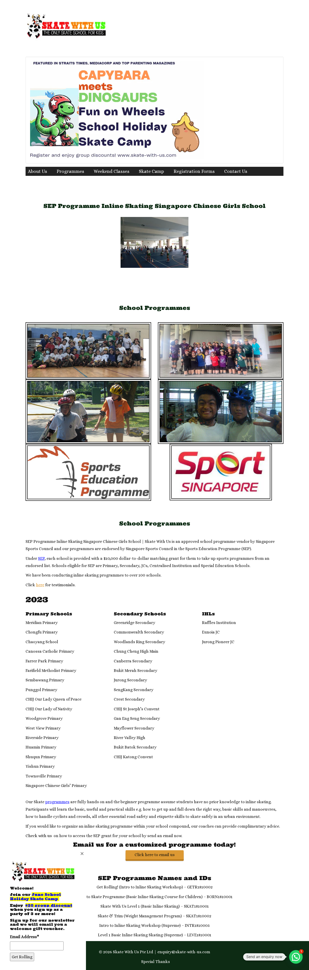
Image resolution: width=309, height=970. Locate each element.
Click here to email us (155, 854)
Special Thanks (155, 961)
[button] (296, 957)
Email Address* (24, 937)
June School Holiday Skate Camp (35, 896)
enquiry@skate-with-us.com (183, 952)
